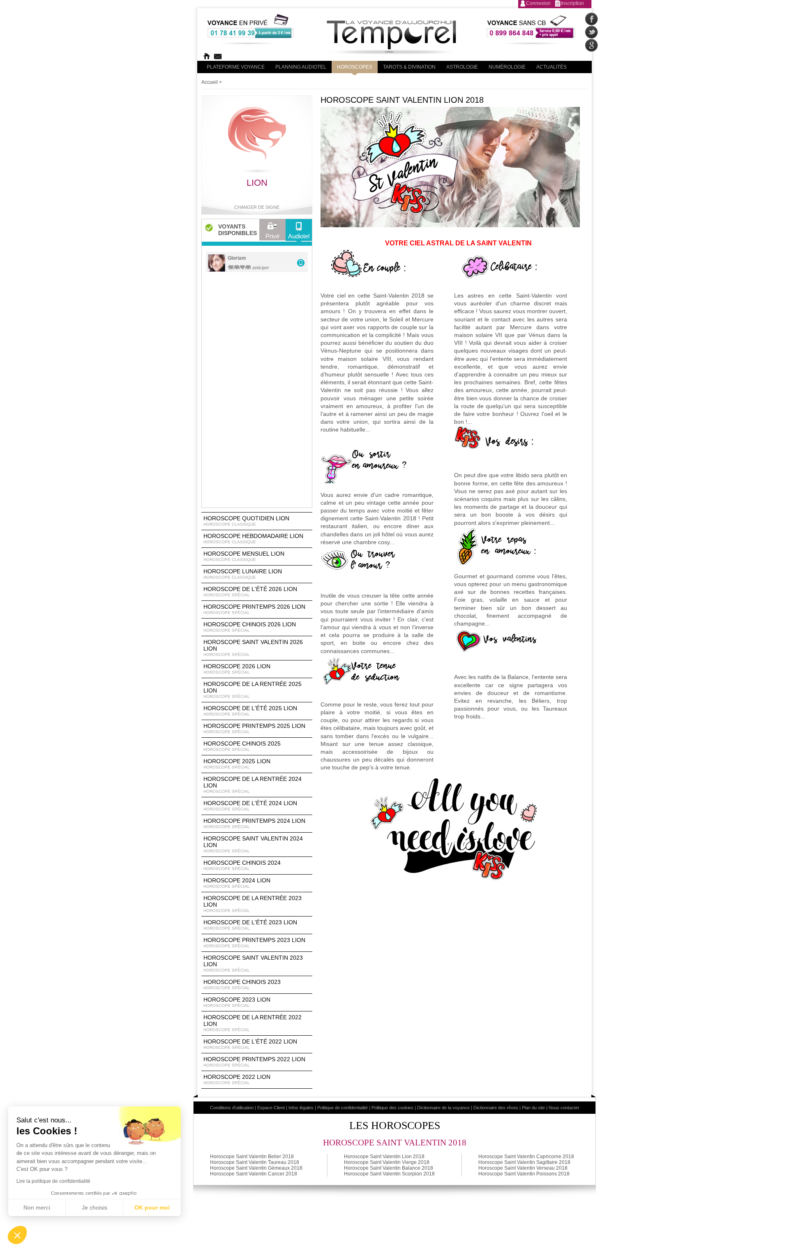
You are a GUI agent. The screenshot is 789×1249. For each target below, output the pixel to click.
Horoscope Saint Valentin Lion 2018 (384, 1156)
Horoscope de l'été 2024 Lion (250, 805)
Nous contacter (564, 1107)
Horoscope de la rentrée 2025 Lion (252, 690)
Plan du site (533, 1107)
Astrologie (462, 67)
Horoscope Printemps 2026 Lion (254, 609)
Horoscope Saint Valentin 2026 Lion (253, 648)
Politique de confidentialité (342, 1107)
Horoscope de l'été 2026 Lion (250, 591)
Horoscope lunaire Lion (242, 573)
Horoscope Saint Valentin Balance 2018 (388, 1168)
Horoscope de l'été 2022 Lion (250, 1044)
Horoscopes (354, 67)
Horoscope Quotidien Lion (246, 520)
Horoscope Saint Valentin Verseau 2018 (523, 1168)
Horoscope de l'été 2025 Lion (250, 710)
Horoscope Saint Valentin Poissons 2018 (524, 1174)
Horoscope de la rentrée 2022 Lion (252, 1023)
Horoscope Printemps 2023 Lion (254, 942)
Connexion (538, 3)
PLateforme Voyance (236, 67)
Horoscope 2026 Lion (236, 668)
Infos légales (301, 1107)
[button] (17, 1235)
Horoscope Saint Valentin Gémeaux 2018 (256, 1168)
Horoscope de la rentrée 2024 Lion (252, 785)
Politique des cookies (392, 1107)
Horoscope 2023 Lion (236, 1002)
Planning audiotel (300, 67)
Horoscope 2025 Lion (236, 763)
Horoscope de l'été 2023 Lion (250, 924)
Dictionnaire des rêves (495, 1107)
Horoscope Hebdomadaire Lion (253, 538)
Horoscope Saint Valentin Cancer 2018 (253, 1174)
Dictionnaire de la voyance (443, 1107)
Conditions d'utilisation (232, 1107)
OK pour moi (152, 1207)
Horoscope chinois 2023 (242, 984)
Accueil (209, 82)
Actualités (551, 67)
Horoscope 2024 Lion (236, 883)
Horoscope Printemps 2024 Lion (254, 823)
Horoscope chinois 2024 (242, 865)
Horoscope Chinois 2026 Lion (249, 627)
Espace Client (271, 1107)
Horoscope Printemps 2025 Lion (254, 728)
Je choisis (94, 1207)
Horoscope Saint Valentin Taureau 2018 (254, 1162)
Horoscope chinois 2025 (242, 746)
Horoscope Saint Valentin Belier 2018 (252, 1156)
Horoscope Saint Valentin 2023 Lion (253, 963)
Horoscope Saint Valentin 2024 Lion (253, 844)
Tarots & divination (409, 67)
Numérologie (507, 67)
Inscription (572, 3)
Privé (272, 236)
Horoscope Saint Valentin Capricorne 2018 (526, 1156)
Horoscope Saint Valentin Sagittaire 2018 (524, 1162)
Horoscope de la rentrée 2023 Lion (252, 904)
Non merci (36, 1207)
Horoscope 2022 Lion (236, 1079)
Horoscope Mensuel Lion (243, 556)
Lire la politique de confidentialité (53, 1181)
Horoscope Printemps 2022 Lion (254, 1061)
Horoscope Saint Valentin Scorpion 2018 (389, 1174)
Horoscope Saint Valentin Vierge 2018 (386, 1162)
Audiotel (298, 236)
